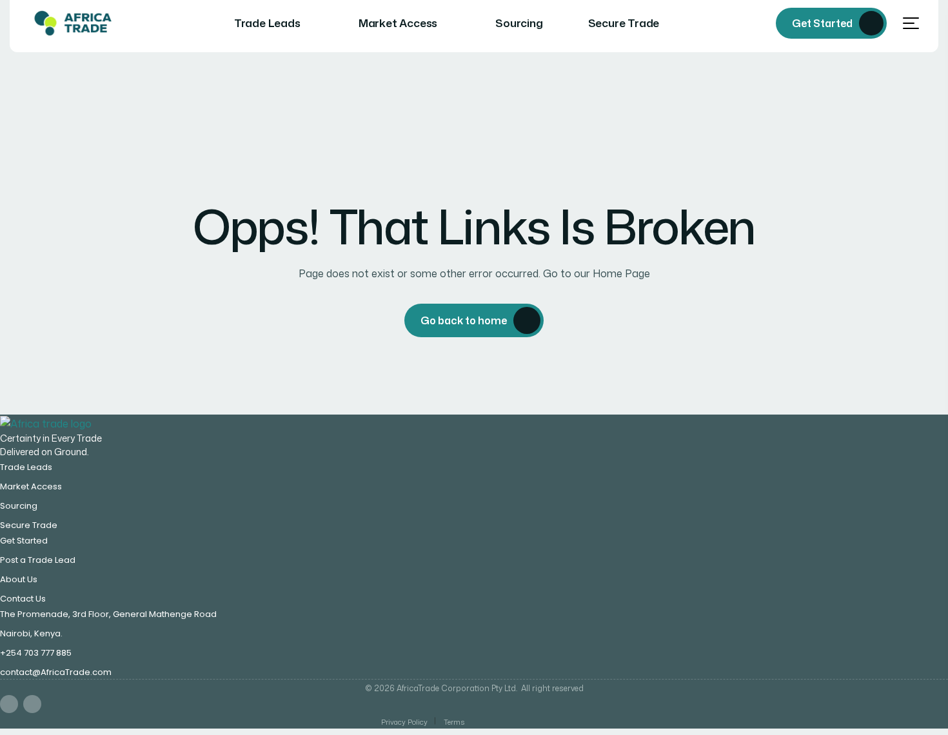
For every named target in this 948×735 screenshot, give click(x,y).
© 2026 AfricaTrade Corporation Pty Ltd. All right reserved (474, 688)
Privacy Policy (404, 722)
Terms (454, 722)
